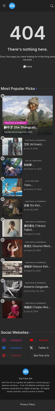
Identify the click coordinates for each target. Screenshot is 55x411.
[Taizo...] (12, 187)
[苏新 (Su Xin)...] (12, 207)
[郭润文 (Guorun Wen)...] (12, 248)
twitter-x (43, 347)
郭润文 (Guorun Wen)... (38, 246)
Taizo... (28, 185)
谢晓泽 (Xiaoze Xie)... (37, 266)
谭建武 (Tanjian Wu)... (37, 307)
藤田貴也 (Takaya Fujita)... (34, 227)
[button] (52, 6)
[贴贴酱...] (12, 167)
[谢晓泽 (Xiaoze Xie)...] (12, 269)
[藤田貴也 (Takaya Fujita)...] (12, 228)
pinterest (16, 355)
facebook (16, 347)
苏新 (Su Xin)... (33, 205)
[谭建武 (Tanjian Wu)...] (12, 309)
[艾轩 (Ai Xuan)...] (12, 146)
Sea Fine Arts (41, 355)
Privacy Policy (27, 404)
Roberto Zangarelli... (37, 286)
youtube (43, 340)
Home (29, 66)
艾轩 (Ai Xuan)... (34, 144)
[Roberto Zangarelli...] (12, 289)
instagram (16, 340)
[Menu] (4, 6)
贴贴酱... (29, 164)
